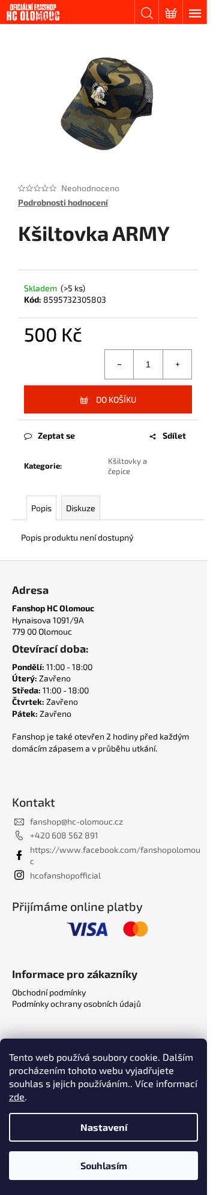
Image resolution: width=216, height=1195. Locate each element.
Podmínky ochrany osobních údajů (76, 1003)
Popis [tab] (41, 508)
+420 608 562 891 (64, 835)
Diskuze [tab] (80, 508)
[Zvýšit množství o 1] (177, 364)
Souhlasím (103, 1165)
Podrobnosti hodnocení (63, 202)
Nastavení (103, 1127)
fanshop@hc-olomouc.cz (76, 821)
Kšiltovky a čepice (127, 466)
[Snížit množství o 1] (119, 364)
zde (17, 1096)
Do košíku (116, 399)
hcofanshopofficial (65, 875)
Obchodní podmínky (49, 992)
